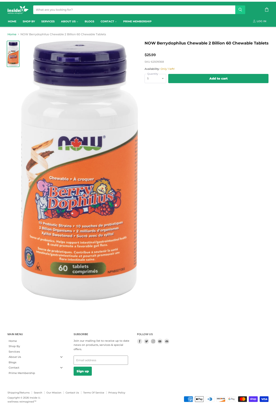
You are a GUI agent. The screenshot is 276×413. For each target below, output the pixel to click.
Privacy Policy (116, 392)
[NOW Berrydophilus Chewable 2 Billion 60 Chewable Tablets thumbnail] (13, 54)
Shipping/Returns (19, 392)
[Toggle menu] (61, 357)
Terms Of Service (93, 392)
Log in (261, 21)
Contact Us (72, 392)
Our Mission (53, 392)
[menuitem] (12, 21)
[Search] (240, 9)
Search (38, 392)
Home (12, 34)
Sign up (83, 371)
